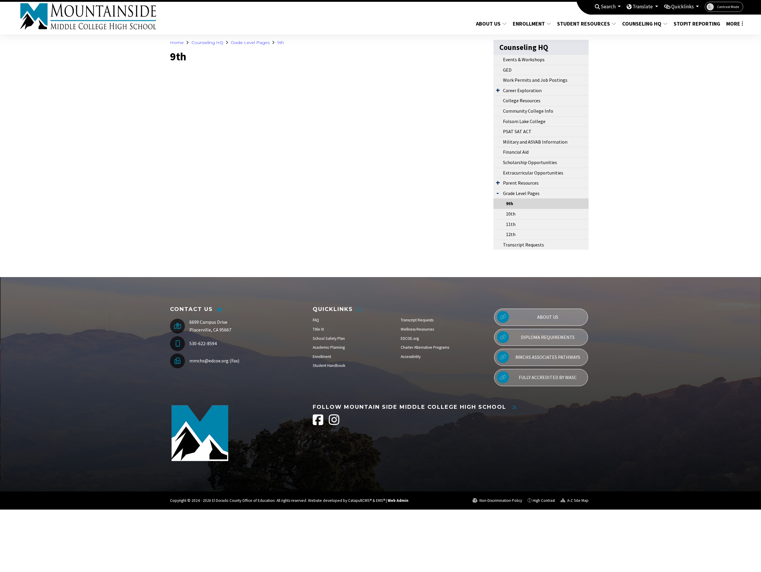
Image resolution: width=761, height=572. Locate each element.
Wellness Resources (417, 329)
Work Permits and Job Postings (535, 80)
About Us (488, 23)
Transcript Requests (523, 245)
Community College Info (528, 111)
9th (280, 42)
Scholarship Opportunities (530, 162)
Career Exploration (522, 90)
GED (507, 70)
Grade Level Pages (250, 42)
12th (510, 234)
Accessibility (411, 356)
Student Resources (583, 23)
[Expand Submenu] (498, 90)
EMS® (380, 500)
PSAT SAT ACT (517, 131)
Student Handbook (329, 365)
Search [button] (609, 6)
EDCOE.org (410, 338)
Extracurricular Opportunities (533, 173)
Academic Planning (329, 347)
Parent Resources (521, 183)
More (733, 23)
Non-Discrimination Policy (500, 500)
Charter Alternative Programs (425, 347)
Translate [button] (643, 6)
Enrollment (529, 23)
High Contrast (544, 500)
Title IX (318, 329)
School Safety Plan (329, 338)
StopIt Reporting (696, 23)
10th (510, 214)
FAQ (316, 320)
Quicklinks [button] (683, 6)
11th (510, 224)
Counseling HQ (641, 23)
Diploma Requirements (548, 337)
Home (177, 42)
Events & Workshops (524, 59)
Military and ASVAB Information (535, 142)
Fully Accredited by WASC (548, 377)
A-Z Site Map (577, 500)
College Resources (521, 100)
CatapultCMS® (360, 500)
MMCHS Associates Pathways (547, 357)
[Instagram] (334, 422)
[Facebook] (318, 422)
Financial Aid (516, 152)
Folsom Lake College (524, 121)
